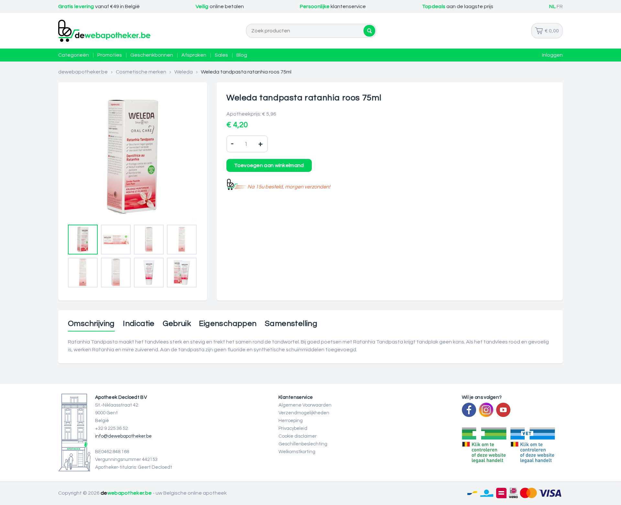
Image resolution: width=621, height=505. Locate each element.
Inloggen (552, 55)
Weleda (183, 71)
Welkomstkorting (296, 451)
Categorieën (73, 55)
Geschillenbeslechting (302, 444)
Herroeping (290, 420)
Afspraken (193, 55)
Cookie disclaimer (297, 436)
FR (560, 6)
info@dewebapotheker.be (123, 436)
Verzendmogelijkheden (303, 412)
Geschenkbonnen (151, 55)
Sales (221, 55)
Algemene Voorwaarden (305, 405)
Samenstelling (291, 324)
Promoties (109, 55)
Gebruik (177, 324)
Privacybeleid (292, 428)
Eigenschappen (227, 324)
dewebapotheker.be (83, 71)
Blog (241, 55)
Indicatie (139, 324)
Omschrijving (91, 324)
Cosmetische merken (141, 71)
